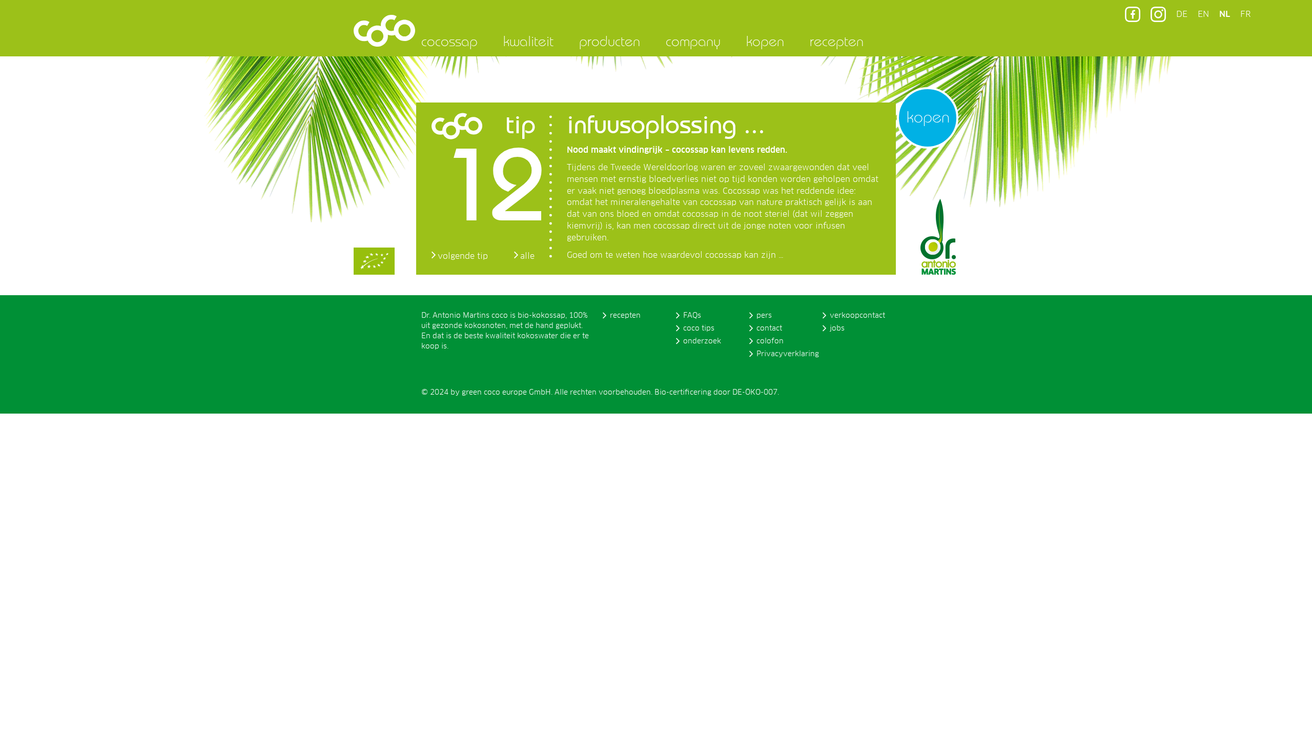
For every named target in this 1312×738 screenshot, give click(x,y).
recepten (837, 41)
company (693, 41)
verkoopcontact (857, 315)
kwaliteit (528, 41)
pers (764, 315)
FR (1245, 14)
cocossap (449, 41)
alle (527, 256)
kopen (765, 41)
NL (1224, 14)
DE (1181, 14)
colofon (770, 341)
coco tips (698, 328)
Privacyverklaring (787, 354)
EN (1203, 14)
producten (609, 41)
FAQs (692, 315)
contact (769, 328)
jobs (837, 328)
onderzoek (702, 341)
